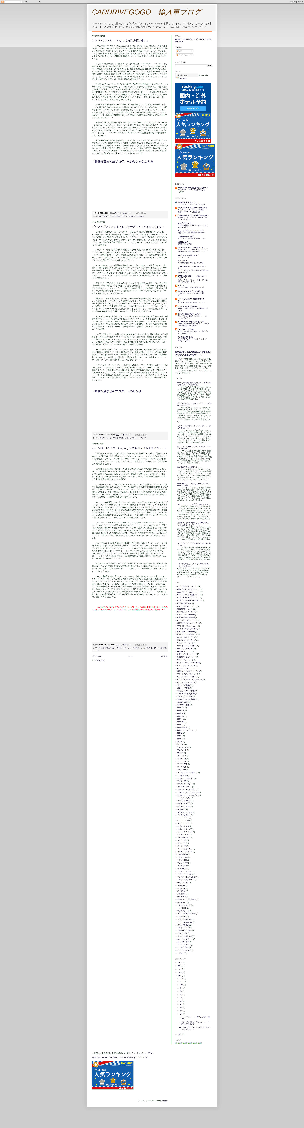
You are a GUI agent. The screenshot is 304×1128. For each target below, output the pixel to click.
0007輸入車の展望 (184, 603)
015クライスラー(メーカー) (187, 634)
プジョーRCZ (182, 868)
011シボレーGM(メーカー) (187, 626)
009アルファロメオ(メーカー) (188, 623)
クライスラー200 (183, 804)
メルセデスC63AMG (184, 922)
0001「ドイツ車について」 (187, 586)
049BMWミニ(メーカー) (186, 657)
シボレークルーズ (184, 829)
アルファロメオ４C (184, 787)
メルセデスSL (182, 933)
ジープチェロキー (184, 815)
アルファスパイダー (184, 784)
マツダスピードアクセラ (186, 914)
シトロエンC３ (182, 818)
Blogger (164, 1101)
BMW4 (179, 736)
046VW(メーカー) (105, 438)
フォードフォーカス (184, 849)
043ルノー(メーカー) (185, 643)
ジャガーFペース (183, 837)
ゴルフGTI (181, 809)
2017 (180, 966)
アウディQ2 (181, 761)
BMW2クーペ (182, 727)
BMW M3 (180, 708)
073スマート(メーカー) (186, 682)
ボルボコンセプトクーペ (186, 899)
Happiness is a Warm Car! (188, 255)
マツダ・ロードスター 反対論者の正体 (191, 287)
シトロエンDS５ (183, 823)
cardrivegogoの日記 (185, 236)
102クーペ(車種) (183, 688)
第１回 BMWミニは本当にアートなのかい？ (193, 303)
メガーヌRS (181, 916)
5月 (181, 1001)
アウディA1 (181, 756)
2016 (180, 969)
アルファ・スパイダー (185, 778)
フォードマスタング (184, 852)
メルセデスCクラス (184, 930)
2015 (180, 972)
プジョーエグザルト (184, 871)
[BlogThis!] (138, 213)
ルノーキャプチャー (184, 939)
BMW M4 (180, 710)
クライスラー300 (183, 806)
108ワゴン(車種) (117, 438)
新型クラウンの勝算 (185, 244)
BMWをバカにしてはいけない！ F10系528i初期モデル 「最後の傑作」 (194, 384)
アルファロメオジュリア (186, 789)
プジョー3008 (182, 857)
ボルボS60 (181, 885)
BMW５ (180, 739)
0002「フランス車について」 (188, 589)
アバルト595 (182, 775)
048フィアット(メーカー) (186, 654)
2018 (180, 962)
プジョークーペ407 (184, 874)
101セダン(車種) (183, 685)
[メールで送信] (136, 213)
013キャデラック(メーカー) (187, 629)
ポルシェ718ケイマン (185, 880)
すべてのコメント (185, 55)
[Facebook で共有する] (142, 213)
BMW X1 (180, 713)
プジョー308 (182, 860)
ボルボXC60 (181, 894)
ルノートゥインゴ (184, 945)
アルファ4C (181, 781)
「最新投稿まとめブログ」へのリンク (117, 391)
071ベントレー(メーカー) (186, 677)
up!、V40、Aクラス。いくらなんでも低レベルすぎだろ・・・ (129, 448)
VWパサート (182, 750)
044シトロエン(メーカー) (107, 216)
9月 (181, 988)
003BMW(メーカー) (184, 609)
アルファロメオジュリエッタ (188, 792)
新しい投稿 (97, 656)
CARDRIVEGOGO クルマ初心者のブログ (193, 215)
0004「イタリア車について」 (188, 595)
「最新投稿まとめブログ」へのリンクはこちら (123, 161)
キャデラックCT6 (183, 801)
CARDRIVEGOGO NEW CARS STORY (192, 208)
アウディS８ (182, 767)
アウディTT (181, 770)
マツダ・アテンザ (184, 223)
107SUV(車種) (182, 702)
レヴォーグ (142, 438)
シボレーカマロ (183, 826)
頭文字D (181, 286)
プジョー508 (182, 866)
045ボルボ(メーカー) (124, 648)
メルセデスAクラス (184, 919)
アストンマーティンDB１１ (187, 773)
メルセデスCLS (183, 928)
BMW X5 (180, 719)
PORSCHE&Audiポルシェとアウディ (192, 322)
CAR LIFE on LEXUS (186, 329)
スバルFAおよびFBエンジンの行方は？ (191, 263)
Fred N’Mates (149, 1053)
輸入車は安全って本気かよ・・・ (189, 467)
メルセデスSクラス (184, 936)
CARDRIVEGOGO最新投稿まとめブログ (193, 188)
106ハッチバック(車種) (125, 216)
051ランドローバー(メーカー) (188, 663)
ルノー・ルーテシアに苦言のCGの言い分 (192, 504)
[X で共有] (140, 213)
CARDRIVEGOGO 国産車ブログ (190, 248)
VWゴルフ (181, 744)
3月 (181, 1007)
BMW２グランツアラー (186, 730)
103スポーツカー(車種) (186, 691)
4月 (181, 1004)
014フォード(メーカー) (186, 632)
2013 (180, 1034)
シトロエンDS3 (139, 216)
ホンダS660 (181, 902)
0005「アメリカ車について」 (188, 598)
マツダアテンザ (183, 911)
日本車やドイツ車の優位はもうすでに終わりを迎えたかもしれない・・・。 (194, 524)
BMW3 (179, 733)
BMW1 (179, 725)
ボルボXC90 (181, 897)
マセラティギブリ (184, 905)
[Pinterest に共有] (145, 213)
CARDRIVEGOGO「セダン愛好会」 (191, 291)
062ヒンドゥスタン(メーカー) (188, 671)
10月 (182, 985)
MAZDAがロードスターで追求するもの (191, 190)
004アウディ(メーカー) (186, 612)
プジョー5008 (182, 863)
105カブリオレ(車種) (185, 696)
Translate (183, 78)
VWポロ (180, 753)
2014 (180, 976)
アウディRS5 (182, 764)
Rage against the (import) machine (192, 231)
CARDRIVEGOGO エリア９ (188, 202)
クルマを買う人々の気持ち (188, 306)
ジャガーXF (181, 843)
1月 (181, 1014)
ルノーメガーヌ (183, 947)
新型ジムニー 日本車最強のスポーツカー (192, 233)
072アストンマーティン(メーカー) (190, 679)
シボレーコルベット (184, 832)
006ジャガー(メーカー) (186, 617)
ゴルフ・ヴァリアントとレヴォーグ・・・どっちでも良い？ (128, 226)
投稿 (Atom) (100, 660)
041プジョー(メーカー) (186, 640)
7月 (181, 994)
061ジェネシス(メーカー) (186, 668)
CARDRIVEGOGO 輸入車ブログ (146, 12)
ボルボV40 (154, 648)
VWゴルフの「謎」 (184, 257)
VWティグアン (182, 747)
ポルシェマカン (183, 883)
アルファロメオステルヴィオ (188, 795)
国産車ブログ (183, 242)
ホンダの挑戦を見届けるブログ (189, 314)
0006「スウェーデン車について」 (190, 600)
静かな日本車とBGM (185, 337)
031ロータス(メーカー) (186, 637)
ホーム (130, 656)
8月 (181, 991)
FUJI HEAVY (182, 261)
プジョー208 (182, 854)
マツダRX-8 (181, 908)
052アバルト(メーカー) (186, 665)
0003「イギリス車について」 (188, 592)
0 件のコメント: (126, 213)
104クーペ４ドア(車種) (186, 694)
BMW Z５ (181, 722)
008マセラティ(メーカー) (186, 620)
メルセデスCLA (183, 925)
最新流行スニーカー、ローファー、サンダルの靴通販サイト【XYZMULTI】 (120, 1058)
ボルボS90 (181, 888)
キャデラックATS (183, 798)
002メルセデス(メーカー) (107, 648)
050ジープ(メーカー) (185, 660)
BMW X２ (181, 716)
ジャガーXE (181, 840)
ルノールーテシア (184, 950)
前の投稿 (164, 656)
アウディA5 (181, 758)
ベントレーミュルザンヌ (186, 877)
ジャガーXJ (181, 846)
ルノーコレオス (183, 942)
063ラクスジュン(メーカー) (187, 674)
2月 (181, 1011)
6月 (181, 998)
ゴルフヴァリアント (131, 438)
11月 (182, 982)
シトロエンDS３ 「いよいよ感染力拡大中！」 (120, 40)
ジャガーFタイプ (183, 835)
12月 (182, 978)
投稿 (180, 51)
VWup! (147, 648)
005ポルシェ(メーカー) (186, 615)
